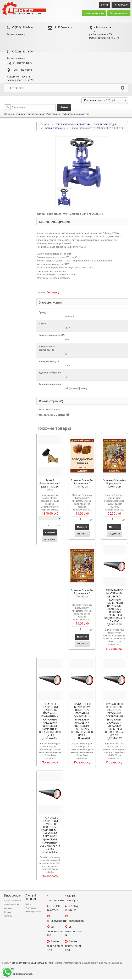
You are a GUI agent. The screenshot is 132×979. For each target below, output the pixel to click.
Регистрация (121, 4)
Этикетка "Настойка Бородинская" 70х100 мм (82, 483)
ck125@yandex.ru (63, 27)
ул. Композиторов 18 (73, 931)
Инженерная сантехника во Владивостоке (31, 962)
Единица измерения (50, 372)
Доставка (8, 908)
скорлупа (20, 113)
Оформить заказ (118, 13)
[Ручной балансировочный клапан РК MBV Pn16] (50, 455)
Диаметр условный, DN (51, 335)
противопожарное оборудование (43, 113)
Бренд (42, 312)
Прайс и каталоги (94, 13)
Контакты (8, 916)
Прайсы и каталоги (12, 901)
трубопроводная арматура (75, 113)
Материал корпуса (49, 361)
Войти (104, 4)
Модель (43, 323)
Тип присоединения (50, 384)
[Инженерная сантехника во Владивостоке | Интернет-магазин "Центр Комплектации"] (25, 8)
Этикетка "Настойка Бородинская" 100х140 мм (114, 483)
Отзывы (7, 912)
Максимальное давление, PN (47, 348)
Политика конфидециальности (17, 973)
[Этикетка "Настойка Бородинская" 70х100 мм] (82, 455)
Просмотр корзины (33, 912)
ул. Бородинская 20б (55, 931)
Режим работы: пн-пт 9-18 (55, 946)
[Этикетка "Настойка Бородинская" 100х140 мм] (114, 455)
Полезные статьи (11, 904)
